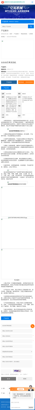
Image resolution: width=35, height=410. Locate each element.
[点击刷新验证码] (17, 371)
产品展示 (16, 33)
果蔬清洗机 (24, 33)
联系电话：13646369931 (26, 82)
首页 (11, 33)
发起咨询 (31, 407)
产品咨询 (9, 82)
